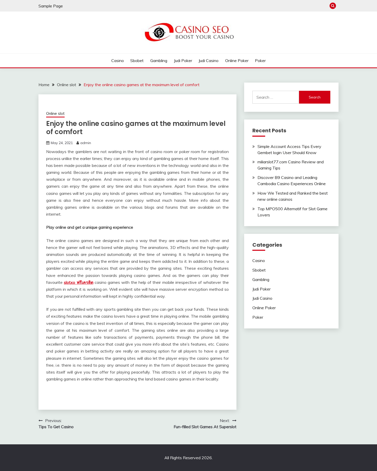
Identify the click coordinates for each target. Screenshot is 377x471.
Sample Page (50, 5)
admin (85, 143)
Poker (260, 60)
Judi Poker (183, 60)
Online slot (55, 113)
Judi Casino (209, 60)
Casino (117, 60)
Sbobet (137, 60)
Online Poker (237, 60)
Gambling (158, 60)
